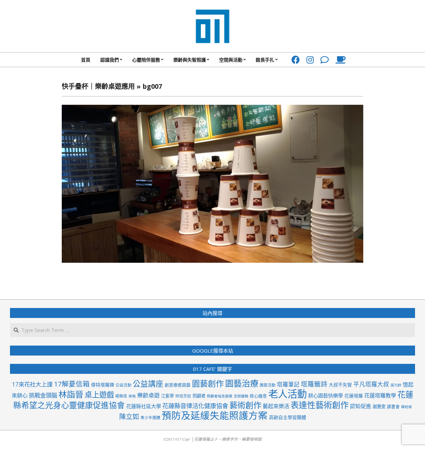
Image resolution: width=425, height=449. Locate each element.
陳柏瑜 (406, 406)
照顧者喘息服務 (219, 396)
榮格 (132, 396)
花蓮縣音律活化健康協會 (195, 405)
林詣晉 (70, 394)
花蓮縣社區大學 (143, 406)
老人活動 (287, 393)
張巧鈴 (395, 385)
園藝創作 (208, 383)
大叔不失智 (340, 384)
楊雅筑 (121, 395)
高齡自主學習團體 (287, 417)
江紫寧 (167, 396)
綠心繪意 (258, 396)
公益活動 (123, 384)
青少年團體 (150, 417)
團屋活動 (268, 384)
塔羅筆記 (288, 384)
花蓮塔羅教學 (380, 395)
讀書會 (393, 406)
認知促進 (360, 406)
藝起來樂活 (276, 406)
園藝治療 (241, 383)
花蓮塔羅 (353, 395)
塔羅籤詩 (314, 383)
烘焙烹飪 (183, 395)
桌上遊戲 (99, 394)
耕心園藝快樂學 (325, 395)
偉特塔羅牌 (102, 384)
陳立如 (129, 416)
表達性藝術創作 (320, 404)
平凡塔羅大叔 (371, 384)
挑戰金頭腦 (43, 395)
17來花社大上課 (32, 384)
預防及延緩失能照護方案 (215, 415)
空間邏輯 (241, 396)
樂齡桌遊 (148, 395)
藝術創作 (245, 404)
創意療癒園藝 (178, 385)
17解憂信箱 (72, 383)
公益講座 (148, 383)
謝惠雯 (379, 406)
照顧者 (199, 396)
